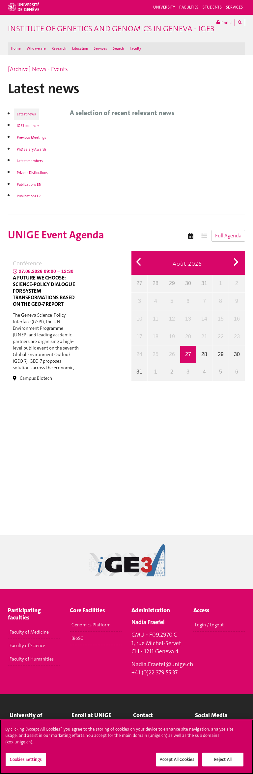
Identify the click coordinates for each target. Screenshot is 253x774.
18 (155, 336)
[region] (126, 746)
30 (188, 283)
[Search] (240, 22)
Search (118, 48)
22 (221, 336)
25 (155, 354)
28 (155, 283)
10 (139, 319)
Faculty (135, 48)
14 (204, 319)
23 (237, 336)
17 (139, 336)
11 (155, 319)
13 (188, 319)
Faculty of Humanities (32, 659)
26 (172, 354)
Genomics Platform (90, 625)
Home (16, 48)
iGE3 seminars (28, 125)
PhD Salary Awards (31, 149)
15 (221, 319)
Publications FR (29, 196)
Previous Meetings (31, 137)
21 (204, 336)
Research (59, 48)
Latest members (30, 160)
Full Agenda (228, 235)
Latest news (26, 114)
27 (139, 283)
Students (212, 7)
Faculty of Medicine (29, 632)
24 (139, 354)
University (164, 7)
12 (172, 319)
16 (237, 319)
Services (234, 7)
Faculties (189, 7)
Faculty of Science (27, 645)
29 (172, 283)
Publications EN (29, 184)
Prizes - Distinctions (32, 172)
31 (204, 283)
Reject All (223, 759)
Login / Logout (209, 625)
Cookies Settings (26, 759)
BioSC (77, 638)
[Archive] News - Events (38, 69)
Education (80, 48)
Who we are (36, 48)
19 (172, 336)
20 (188, 336)
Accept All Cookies (177, 759)
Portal (226, 22)
